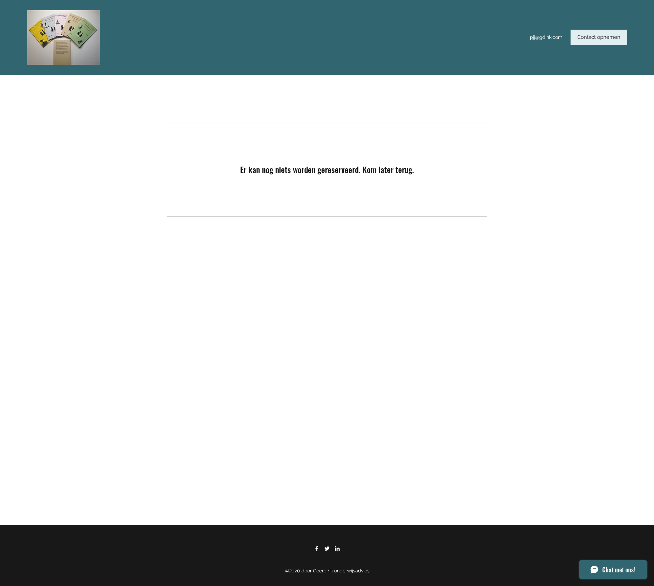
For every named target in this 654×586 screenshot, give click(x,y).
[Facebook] (316, 548)
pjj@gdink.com (546, 37)
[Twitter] (327, 548)
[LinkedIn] (337, 548)
